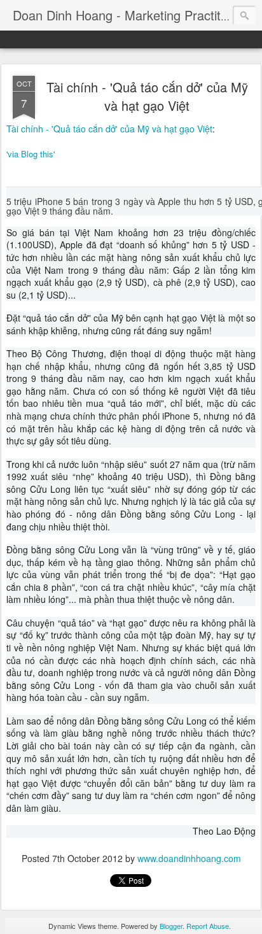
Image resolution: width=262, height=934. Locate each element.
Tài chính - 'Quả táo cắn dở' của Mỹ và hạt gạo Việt (147, 96)
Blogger (171, 926)
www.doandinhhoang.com (189, 858)
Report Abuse (207, 926)
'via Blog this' (30, 154)
